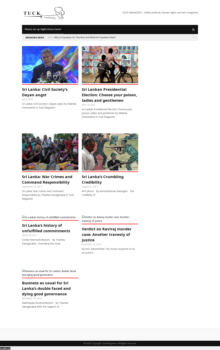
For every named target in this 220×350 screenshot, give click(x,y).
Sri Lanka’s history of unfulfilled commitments (46, 228)
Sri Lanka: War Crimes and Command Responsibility (47, 179)
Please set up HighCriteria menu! (43, 29)
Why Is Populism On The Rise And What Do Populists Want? (85, 37)
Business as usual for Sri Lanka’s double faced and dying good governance (46, 288)
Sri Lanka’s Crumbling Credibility (103, 179)
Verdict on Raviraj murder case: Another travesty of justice (106, 234)
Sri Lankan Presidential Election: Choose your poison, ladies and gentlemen (109, 95)
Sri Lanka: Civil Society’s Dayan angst (45, 92)
